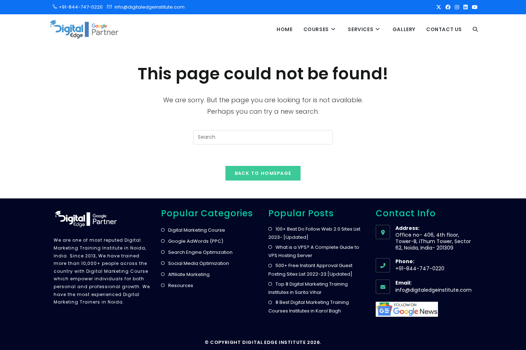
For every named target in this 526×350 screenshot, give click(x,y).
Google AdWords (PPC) (195, 241)
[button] (475, 29)
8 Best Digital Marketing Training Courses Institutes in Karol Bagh (308, 306)
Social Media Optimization (198, 263)
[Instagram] (457, 7)
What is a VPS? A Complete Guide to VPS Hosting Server (313, 251)
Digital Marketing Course (196, 230)
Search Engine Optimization (200, 252)
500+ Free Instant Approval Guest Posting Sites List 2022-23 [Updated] (310, 269)
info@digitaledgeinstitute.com (150, 7)
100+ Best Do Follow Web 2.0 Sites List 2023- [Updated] (314, 233)
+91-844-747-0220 (78, 7)
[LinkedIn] (465, 7)
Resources (180, 285)
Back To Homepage (263, 173)
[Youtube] (474, 7)
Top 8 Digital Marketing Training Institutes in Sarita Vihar (308, 288)
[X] (438, 7)
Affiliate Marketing (189, 274)
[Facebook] (448, 7)
